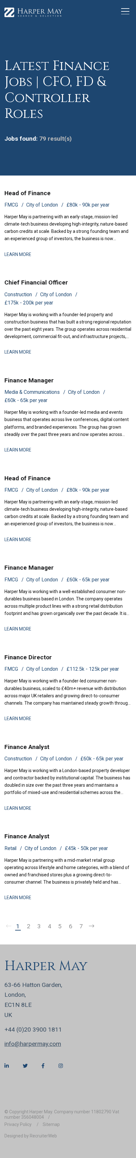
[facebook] (43, 1066)
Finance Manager (29, 380)
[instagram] (61, 1066)
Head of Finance (27, 193)
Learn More (17, 254)
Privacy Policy (18, 1124)
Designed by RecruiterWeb (30, 1135)
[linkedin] (6, 1066)
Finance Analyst (26, 747)
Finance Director (28, 657)
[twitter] (25, 1066)
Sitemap (51, 1124)
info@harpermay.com (32, 1043)
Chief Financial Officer (36, 282)
